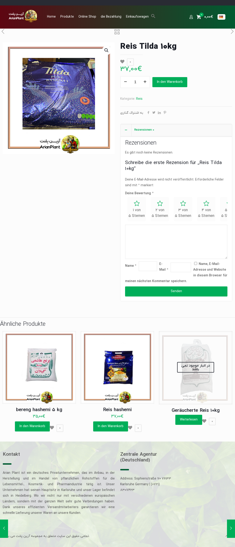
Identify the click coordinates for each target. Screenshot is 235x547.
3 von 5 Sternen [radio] (183, 213)
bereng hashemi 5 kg (39, 410)
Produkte (67, 17)
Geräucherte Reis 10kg (196, 410)
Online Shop (87, 17)
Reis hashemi (117, 410)
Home (51, 17)
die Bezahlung (111, 17)
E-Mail (163, 267)
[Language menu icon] (221, 17)
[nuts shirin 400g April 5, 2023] (231, 529)
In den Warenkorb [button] (32, 426)
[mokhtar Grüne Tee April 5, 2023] (4, 529)
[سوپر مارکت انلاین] (22, 15)
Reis (139, 99)
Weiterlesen (189, 420)
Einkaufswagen (137, 17)
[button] (153, 17)
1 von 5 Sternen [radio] (137, 213)
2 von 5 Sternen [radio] (160, 213)
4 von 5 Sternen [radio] (206, 213)
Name (130, 266)
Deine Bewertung (139, 193)
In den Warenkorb (170, 82)
